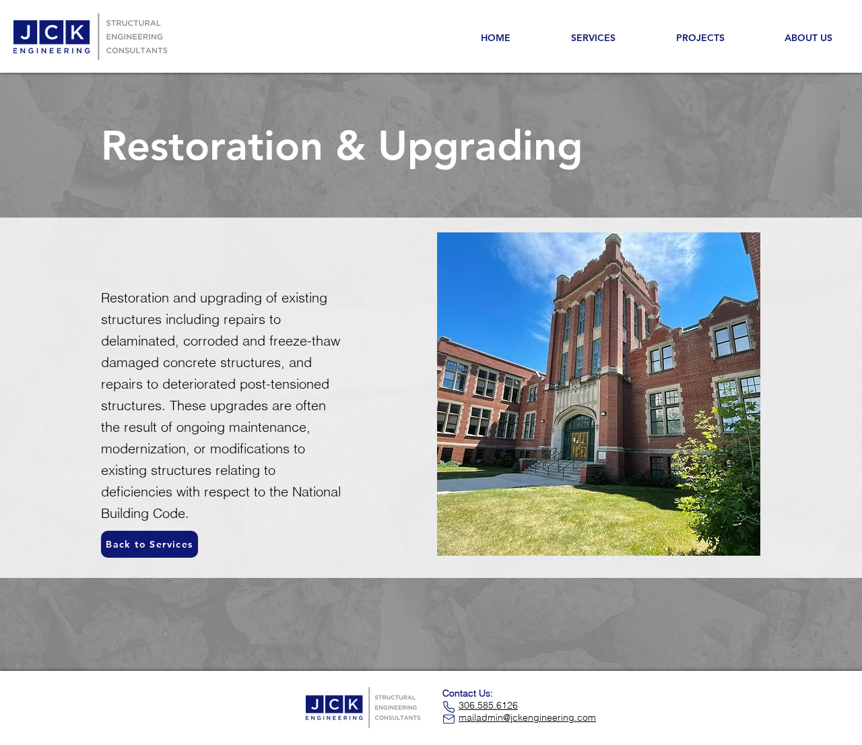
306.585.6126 (488, 705)
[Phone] (448, 707)
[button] (808, 38)
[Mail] (448, 719)
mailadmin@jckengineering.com (527, 717)
